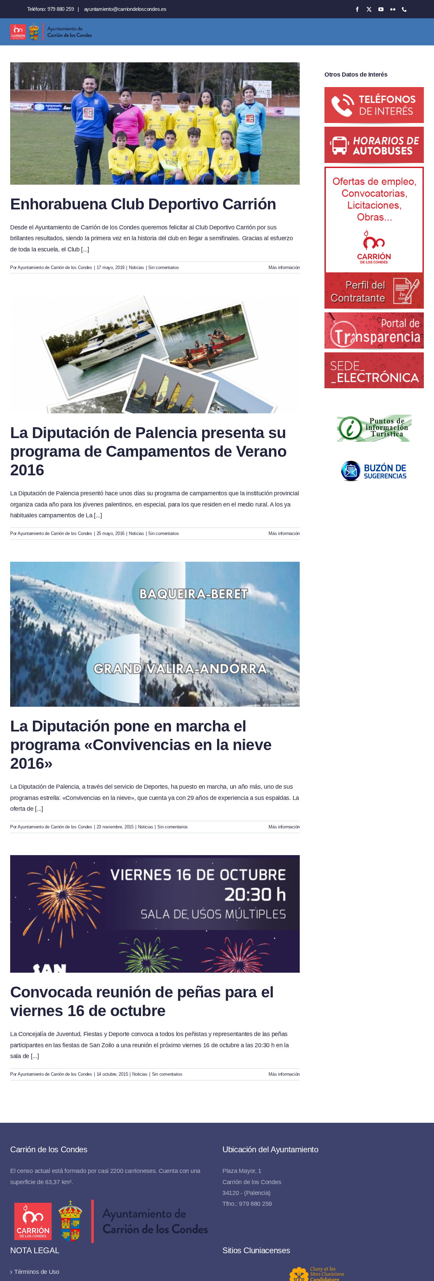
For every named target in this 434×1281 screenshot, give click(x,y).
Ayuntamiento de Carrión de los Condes (55, 267)
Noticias (136, 267)
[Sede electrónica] (374, 357)
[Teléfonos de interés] (374, 92)
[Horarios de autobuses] (374, 132)
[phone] (404, 9)
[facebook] (357, 9)
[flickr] (392, 9)
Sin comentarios (163, 267)
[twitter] (369, 9)
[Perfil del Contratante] (374, 172)
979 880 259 (60, 9)
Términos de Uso (36, 1271)
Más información (284, 267)
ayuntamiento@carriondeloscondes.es (125, 9)
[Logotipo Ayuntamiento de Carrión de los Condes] (50, 25)
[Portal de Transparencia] (374, 317)
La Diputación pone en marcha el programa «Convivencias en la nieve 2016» (141, 744)
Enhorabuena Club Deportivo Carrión (143, 204)
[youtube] (380, 9)
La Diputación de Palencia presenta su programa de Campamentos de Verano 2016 (148, 451)
